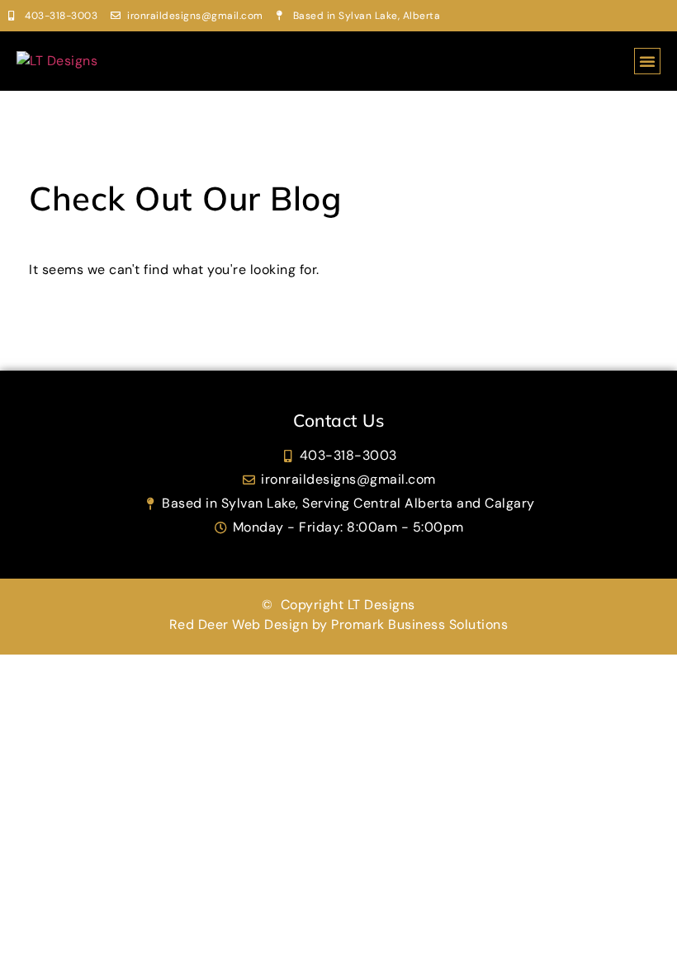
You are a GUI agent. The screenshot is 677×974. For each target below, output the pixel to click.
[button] (647, 61)
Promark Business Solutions (419, 624)
